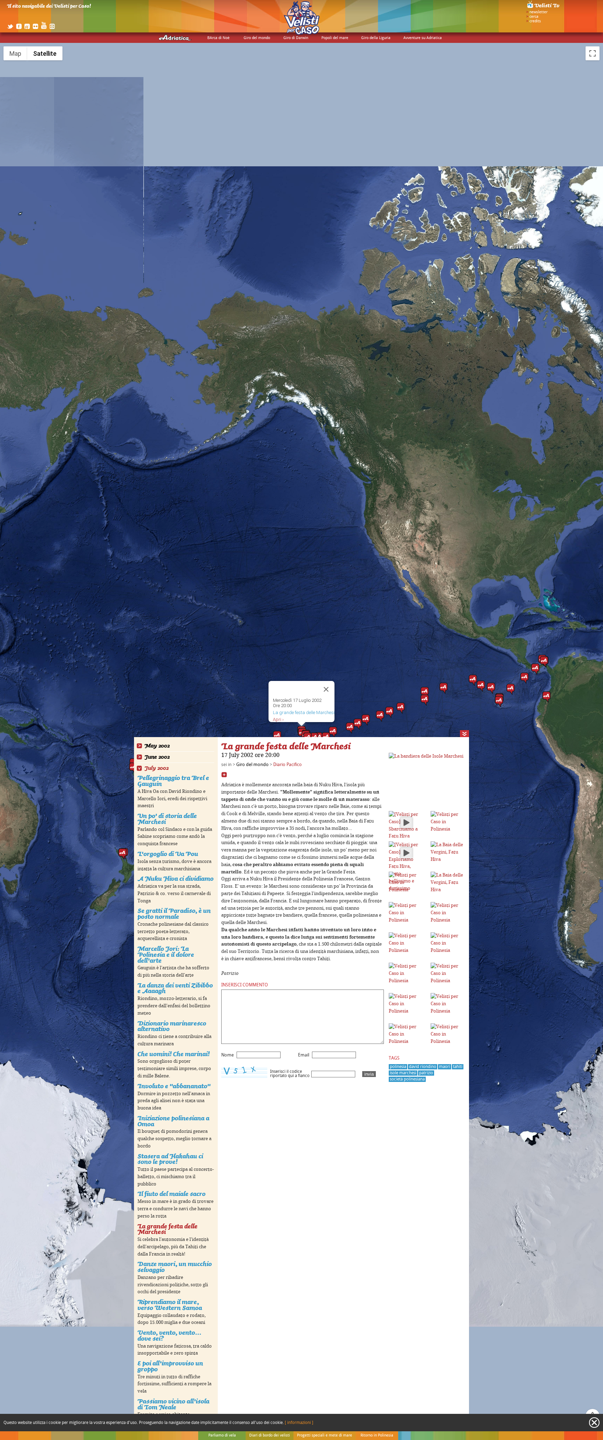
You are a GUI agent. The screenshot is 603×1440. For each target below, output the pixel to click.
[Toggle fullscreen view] (593, 53)
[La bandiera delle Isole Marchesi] (426, 756)
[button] (544, 661)
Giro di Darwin (295, 38)
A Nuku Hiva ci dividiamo (175, 878)
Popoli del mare (334, 38)
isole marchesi (403, 1073)
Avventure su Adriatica (422, 38)
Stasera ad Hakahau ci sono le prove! (170, 1159)
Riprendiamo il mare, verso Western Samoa (169, 1304)
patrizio (426, 1073)
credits (535, 21)
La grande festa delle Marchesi (167, 1229)
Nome (227, 1055)
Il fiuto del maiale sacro (171, 1193)
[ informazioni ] (299, 1422)
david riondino (422, 1066)
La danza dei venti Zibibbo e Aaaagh (175, 988)
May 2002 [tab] (157, 746)
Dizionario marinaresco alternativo (171, 1026)
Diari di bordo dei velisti (269, 1435)
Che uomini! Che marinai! (173, 1054)
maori (444, 1066)
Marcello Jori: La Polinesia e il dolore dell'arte (165, 954)
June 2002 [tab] (157, 757)
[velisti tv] (543, 8)
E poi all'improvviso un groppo (170, 1366)
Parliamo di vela (222, 1435)
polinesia (398, 1066)
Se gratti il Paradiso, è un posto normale (174, 913)
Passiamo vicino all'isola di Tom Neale (173, 1404)
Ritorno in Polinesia (376, 1435)
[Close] (326, 689)
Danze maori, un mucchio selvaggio (174, 1266)
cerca (533, 17)
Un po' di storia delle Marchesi (167, 818)
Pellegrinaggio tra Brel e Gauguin (173, 780)
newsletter (538, 12)
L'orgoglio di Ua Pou (167, 853)
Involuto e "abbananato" (174, 1086)
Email (303, 1055)
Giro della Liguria (375, 38)
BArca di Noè (218, 38)
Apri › (278, 719)
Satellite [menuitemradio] (45, 53)
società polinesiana (407, 1079)
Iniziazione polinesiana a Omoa (173, 1121)
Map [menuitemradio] (15, 53)
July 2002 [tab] (156, 768)
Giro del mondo (257, 38)
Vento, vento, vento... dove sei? (169, 1335)
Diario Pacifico (287, 764)
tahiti (457, 1066)
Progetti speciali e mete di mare (324, 1435)
